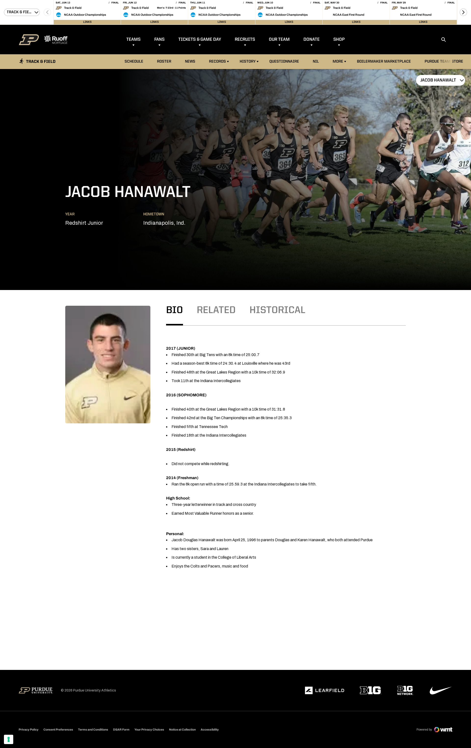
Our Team (279, 39)
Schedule (134, 62)
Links (87, 22)
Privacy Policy (29, 729)
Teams (133, 39)
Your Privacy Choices (149, 729)
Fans (159, 39)
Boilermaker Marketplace (384, 61)
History (248, 62)
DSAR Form (121, 729)
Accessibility (210, 729)
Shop (339, 39)
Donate (311, 39)
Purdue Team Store (445, 61)
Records (217, 62)
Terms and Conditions (93, 729)
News (190, 62)
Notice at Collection (182, 729)
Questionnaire (284, 62)
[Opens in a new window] (324, 690)
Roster (164, 62)
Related (216, 311)
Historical (277, 311)
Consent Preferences (58, 729)
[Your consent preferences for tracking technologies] (8, 739)
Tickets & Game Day (199, 39)
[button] (463, 12)
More (338, 62)
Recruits (245, 39)
